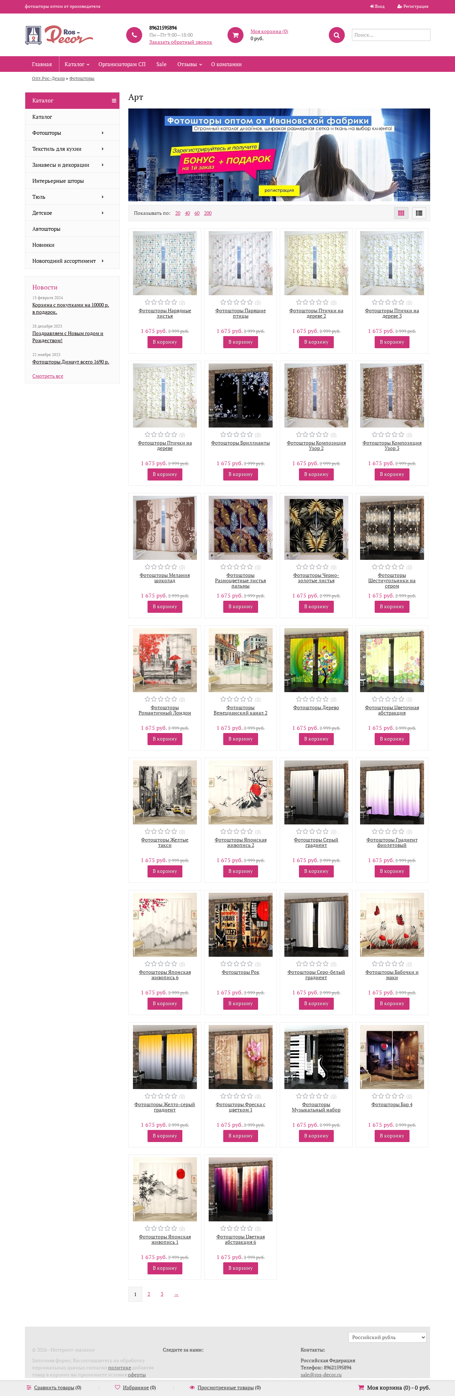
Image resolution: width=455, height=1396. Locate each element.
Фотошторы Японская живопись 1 (165, 1239)
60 (196, 212)
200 (208, 212)
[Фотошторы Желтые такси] (165, 791)
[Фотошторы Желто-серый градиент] (165, 1056)
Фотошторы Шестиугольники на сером (392, 580)
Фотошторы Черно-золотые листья (316, 578)
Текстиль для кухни (56, 148)
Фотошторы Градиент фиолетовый (392, 842)
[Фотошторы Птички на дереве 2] (316, 262)
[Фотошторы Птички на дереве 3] (392, 262)
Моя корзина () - (398, 1387)
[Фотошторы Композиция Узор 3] (392, 394)
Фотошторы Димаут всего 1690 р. (70, 361)
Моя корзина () (269, 31)
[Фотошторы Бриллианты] (241, 394)
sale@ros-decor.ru (321, 1374)
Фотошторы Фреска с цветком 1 (241, 1107)
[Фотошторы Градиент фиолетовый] (392, 791)
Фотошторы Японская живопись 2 (241, 842)
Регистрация (415, 6)
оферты (137, 1374)
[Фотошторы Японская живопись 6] (165, 923)
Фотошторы (82, 78)
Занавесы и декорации (60, 164)
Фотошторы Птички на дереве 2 (316, 313)
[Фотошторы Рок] (241, 923)
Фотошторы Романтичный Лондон (165, 710)
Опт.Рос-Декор (48, 78)
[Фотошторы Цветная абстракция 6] (241, 1188)
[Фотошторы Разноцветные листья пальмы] (241, 527)
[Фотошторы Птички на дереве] (165, 394)
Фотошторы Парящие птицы (240, 313)
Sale (161, 64)
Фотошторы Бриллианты (240, 442)
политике (119, 1367)
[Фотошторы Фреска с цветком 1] (241, 1056)
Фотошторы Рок (240, 971)
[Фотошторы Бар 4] (392, 1056)
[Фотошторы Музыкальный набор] (316, 1056)
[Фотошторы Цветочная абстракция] (392, 659)
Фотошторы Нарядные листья (165, 313)
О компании (226, 64)
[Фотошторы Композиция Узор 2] (316, 394)
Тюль (39, 196)
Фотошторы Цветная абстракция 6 (240, 1239)
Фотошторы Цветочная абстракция (392, 710)
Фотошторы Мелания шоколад (165, 578)
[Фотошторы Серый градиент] (316, 791)
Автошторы (46, 228)
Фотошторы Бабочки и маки (392, 974)
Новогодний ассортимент (64, 260)
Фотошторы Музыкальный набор (316, 1107)
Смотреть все (47, 375)
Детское (42, 212)
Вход (380, 6)
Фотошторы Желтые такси (164, 842)
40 (187, 212)
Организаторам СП (122, 64)
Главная (42, 64)
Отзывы (187, 64)
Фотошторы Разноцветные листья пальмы (240, 580)
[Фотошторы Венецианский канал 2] (241, 659)
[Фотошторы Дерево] (316, 659)
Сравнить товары (54, 1387)
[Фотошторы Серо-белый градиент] (316, 923)
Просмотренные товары (226, 1387)
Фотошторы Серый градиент (316, 842)
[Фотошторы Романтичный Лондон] (165, 659)
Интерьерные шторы (58, 180)
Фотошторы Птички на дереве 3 (392, 313)
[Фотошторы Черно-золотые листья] (316, 527)
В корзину (165, 341)
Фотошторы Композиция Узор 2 (316, 445)
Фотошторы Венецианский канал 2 (240, 710)
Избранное (136, 1387)
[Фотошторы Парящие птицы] (241, 262)
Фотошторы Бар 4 (391, 1104)
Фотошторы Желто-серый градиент (164, 1107)
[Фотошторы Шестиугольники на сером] (392, 527)
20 (177, 212)
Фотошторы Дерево (316, 707)
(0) (182, 302)
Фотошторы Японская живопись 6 (165, 974)
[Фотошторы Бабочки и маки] (392, 923)
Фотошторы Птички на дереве (165, 445)
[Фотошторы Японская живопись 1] (165, 1188)
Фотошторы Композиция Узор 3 (392, 445)
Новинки (43, 244)
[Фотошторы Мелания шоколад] (165, 527)
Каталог (74, 64)
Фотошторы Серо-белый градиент (316, 974)
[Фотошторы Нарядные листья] (165, 262)
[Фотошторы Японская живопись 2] (241, 791)
